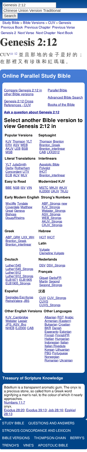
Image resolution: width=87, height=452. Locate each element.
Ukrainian (66, 360)
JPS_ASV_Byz (15, 324)
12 (15, 54)
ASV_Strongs (51, 214)
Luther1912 (13, 272)
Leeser (22, 321)
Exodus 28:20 (14, 410)
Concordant (13, 171)
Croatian (64, 324)
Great (9, 210)
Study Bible (10, 22)
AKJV (9, 148)
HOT (42, 237)
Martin (43, 281)
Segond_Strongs (50, 285)
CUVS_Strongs (49, 305)
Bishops (10, 214)
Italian (64, 342)
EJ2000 (20, 328)
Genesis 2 (8, 33)
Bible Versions (34, 22)
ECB (8, 175)
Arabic (69, 317)
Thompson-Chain (50, 438)
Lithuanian (62, 349)
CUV (42, 298)
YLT (29, 141)
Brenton (58, 141)
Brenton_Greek (49, 145)
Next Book (65, 33)
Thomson (18, 141)
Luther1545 (13, 265)
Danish (56, 328)
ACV (16, 175)
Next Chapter (46, 33)
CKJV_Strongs (52, 225)
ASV (16, 145)
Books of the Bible (61, 104)
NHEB (9, 328)
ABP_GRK (12, 237)
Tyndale (22, 203)
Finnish (49, 335)
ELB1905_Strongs (17, 283)
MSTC (43, 187)
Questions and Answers (51, 423)
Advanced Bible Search (65, 97)
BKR (48, 328)
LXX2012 (53, 152)
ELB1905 (25, 279)
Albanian (50, 317)
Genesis (65, 22)
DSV (42, 265)
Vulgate (44, 249)
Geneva (19, 210)
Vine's (28, 445)
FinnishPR (62, 335)
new (64, 203)
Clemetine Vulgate (51, 253)
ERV (8, 145)
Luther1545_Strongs (19, 269)
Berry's (77, 438)
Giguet (43, 278)
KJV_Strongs (51, 207)
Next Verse (26, 33)
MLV (24, 175)
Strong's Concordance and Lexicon (36, 430)
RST (60, 317)
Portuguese (60, 353)
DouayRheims (14, 218)
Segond (54, 281)
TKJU (64, 191)
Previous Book (12, 27)
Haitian (49, 339)
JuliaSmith (19, 164)
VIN (29, 187)
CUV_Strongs (56, 298)
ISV (23, 187)
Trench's (10, 445)
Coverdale (12, 207)
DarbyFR (55, 278)
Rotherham (22, 168)
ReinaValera (13, 301)
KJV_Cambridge (16, 317)
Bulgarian (51, 324)
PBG (48, 353)
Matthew (26, 207)
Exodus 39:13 (36, 410)
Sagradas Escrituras (19, 297)
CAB (42, 152)
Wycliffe (10, 203)
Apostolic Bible (53, 445)
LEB (17, 148)
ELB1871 (11, 279)
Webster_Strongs (53, 210)
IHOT (43, 171)
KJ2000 (44, 191)
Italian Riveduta (55, 346)
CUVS (43, 301)
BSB (25, 148)
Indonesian (52, 342)
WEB (24, 145)
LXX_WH (27, 237)
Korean (49, 349)
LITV (26, 171)
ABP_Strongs (51, 203)
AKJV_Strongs (52, 221)
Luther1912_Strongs (19, 276)
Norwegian (52, 356)
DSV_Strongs (56, 265)
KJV (8, 141)
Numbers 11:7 (14, 402)
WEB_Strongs (51, 218)
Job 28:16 (55, 410)
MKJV (53, 187)
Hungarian (62, 339)
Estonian (65, 331)
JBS (26, 301)
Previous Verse (63, 27)
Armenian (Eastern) (58, 321)
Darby (9, 168)
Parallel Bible (57, 90)
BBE (8, 187)
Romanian (51, 360)
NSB (16, 187)
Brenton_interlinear (52, 148)
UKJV (55, 191)
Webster (11, 321)
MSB (8, 152)
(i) (11, 54)
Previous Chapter (37, 27)
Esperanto (51, 331)
